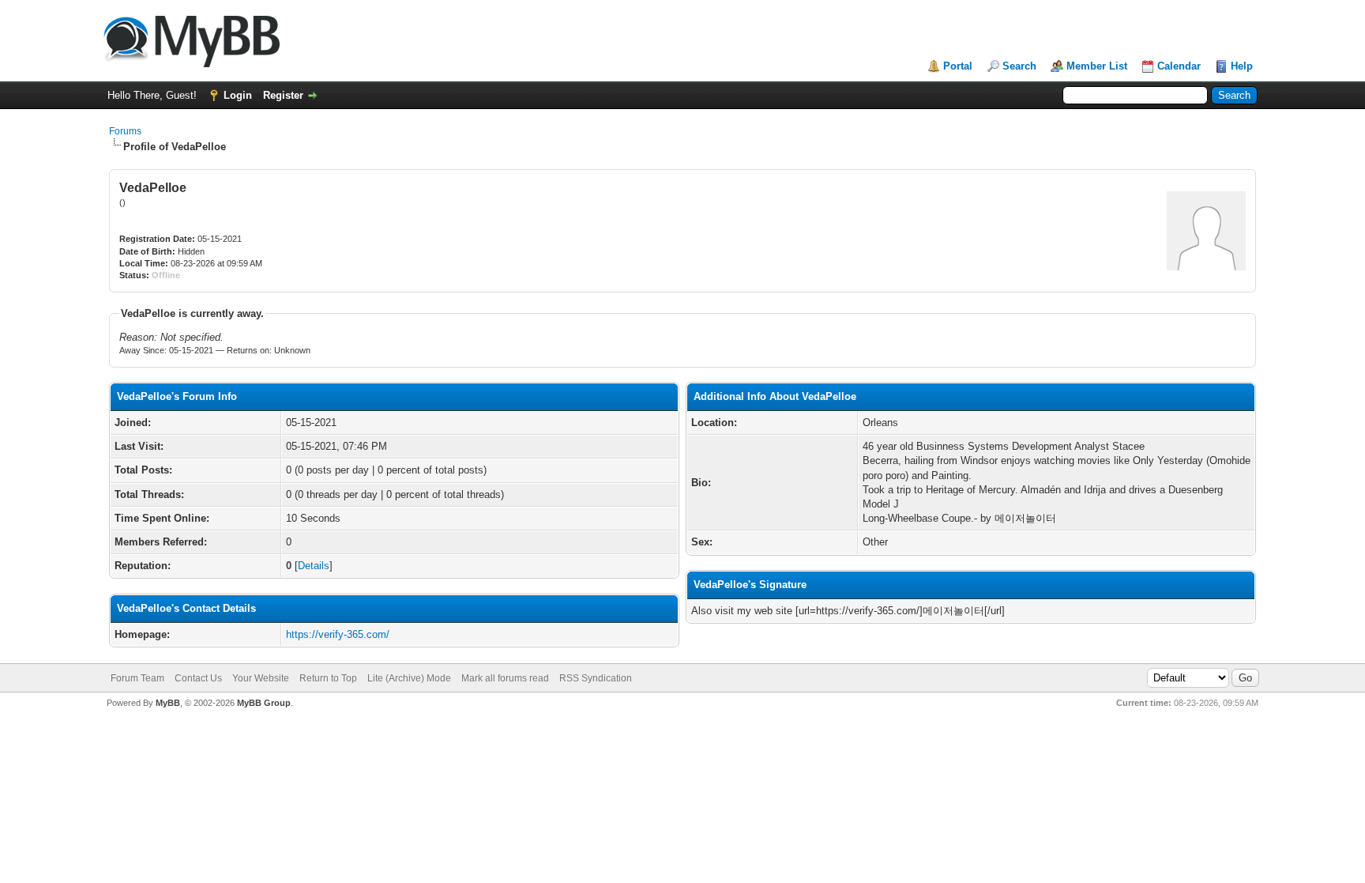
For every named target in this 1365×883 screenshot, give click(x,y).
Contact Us (198, 678)
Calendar (1179, 66)
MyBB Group (264, 703)
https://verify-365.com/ (337, 634)
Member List (1096, 66)
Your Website (260, 678)
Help (1242, 66)
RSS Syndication (595, 678)
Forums (125, 131)
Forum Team (137, 678)
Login (238, 95)
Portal (957, 66)
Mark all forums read (505, 678)
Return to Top (328, 678)
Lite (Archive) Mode (409, 678)
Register (283, 95)
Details (313, 566)
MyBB (168, 703)
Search (1019, 66)
